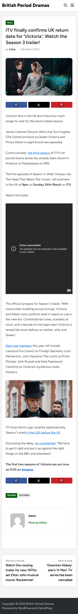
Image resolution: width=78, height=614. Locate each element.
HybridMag (45, 608)
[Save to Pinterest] (61, 105)
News (10, 22)
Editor (12, 49)
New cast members (19, 346)
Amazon (27, 469)
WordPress (24, 608)
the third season (39, 153)
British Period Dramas (25, 5)
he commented (45, 443)
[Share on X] (39, 105)
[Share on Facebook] (16, 105)
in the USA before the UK (43, 432)
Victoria (24, 495)
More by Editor (37, 522)
